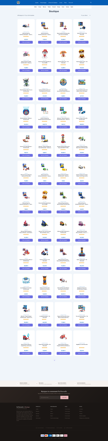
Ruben (49, 6)
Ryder (72, 6)
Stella (35, 6)
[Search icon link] (91, 2)
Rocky (58, 6)
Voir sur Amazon (26, 42)
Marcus (44, 6)
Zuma (63, 6)
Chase (39, 6)
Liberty (67, 6)
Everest (54, 6)
